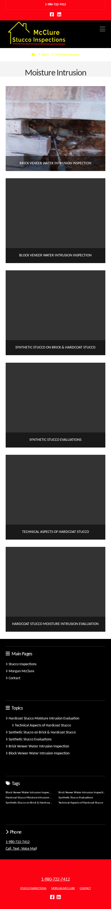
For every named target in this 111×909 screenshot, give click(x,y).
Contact (14, 678)
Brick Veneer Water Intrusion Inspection (39, 746)
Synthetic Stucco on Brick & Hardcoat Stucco (42, 732)
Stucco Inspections (22, 664)
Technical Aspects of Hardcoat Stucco (43, 725)
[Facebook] (52, 14)
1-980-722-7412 (18, 842)
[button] (102, 29)
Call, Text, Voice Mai (21, 849)
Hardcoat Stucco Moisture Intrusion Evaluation (44, 719)
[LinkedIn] (59, 14)
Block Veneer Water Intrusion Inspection (39, 753)
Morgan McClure (21, 671)
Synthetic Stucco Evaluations (30, 739)
